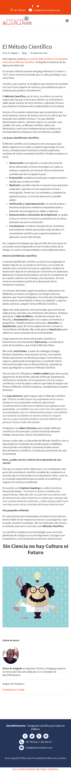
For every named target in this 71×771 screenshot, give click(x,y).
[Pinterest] (45, 736)
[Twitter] (32, 736)
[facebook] (32, 6)
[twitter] (38, 6)
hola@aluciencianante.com (47, 10)
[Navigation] (67, 21)
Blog (24, 53)
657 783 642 (19, 10)
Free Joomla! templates (24, 769)
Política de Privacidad (31, 758)
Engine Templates (49, 769)
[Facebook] (25, 736)
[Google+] (38, 736)
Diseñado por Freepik (13, 689)
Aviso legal (11, 758)
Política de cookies (55, 758)
